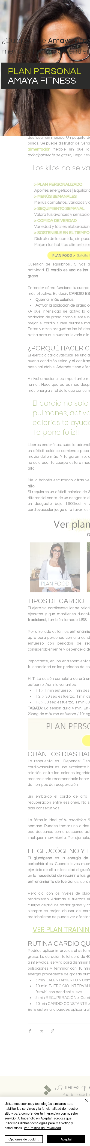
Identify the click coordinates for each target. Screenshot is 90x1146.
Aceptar (66, 1139)
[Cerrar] (83, 1103)
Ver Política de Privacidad (42, 1127)
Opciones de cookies (24, 1139)
